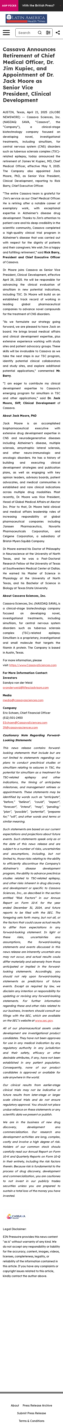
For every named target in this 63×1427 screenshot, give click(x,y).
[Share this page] (57, 32)
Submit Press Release (31, 1413)
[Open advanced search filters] (48, 33)
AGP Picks (9, 5)
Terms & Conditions (31, 1421)
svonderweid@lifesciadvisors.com (26, 687)
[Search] (40, 33)
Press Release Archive (37, 1405)
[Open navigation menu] (6, 32)
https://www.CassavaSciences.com (33, 665)
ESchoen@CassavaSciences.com (25, 722)
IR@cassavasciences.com (20, 727)
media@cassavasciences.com (23, 700)
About (15, 1405)
